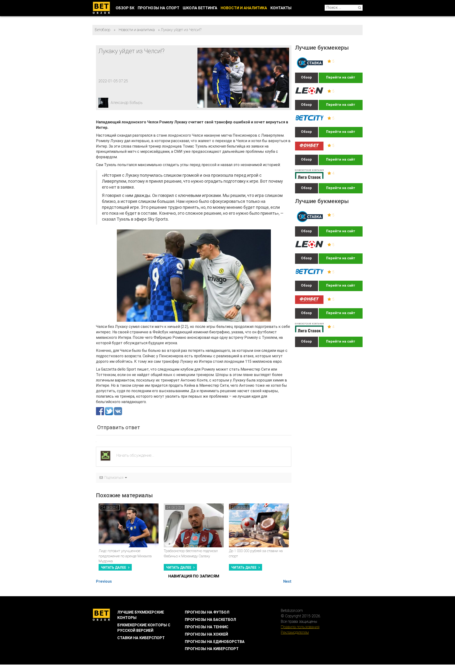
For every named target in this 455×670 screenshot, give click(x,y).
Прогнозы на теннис (206, 627)
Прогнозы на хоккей (206, 634)
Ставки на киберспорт (141, 638)
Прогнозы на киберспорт (212, 649)
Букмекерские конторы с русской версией (143, 628)
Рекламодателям (295, 632)
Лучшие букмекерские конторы (140, 615)
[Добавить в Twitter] (109, 411)
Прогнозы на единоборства (215, 641)
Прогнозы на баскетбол (210, 619)
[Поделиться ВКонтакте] (118, 411)
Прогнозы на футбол (207, 612)
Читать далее (113, 567)
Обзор (306, 77)
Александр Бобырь (127, 102)
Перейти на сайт (340, 77)
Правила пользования (300, 627)
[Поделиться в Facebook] (100, 411)
